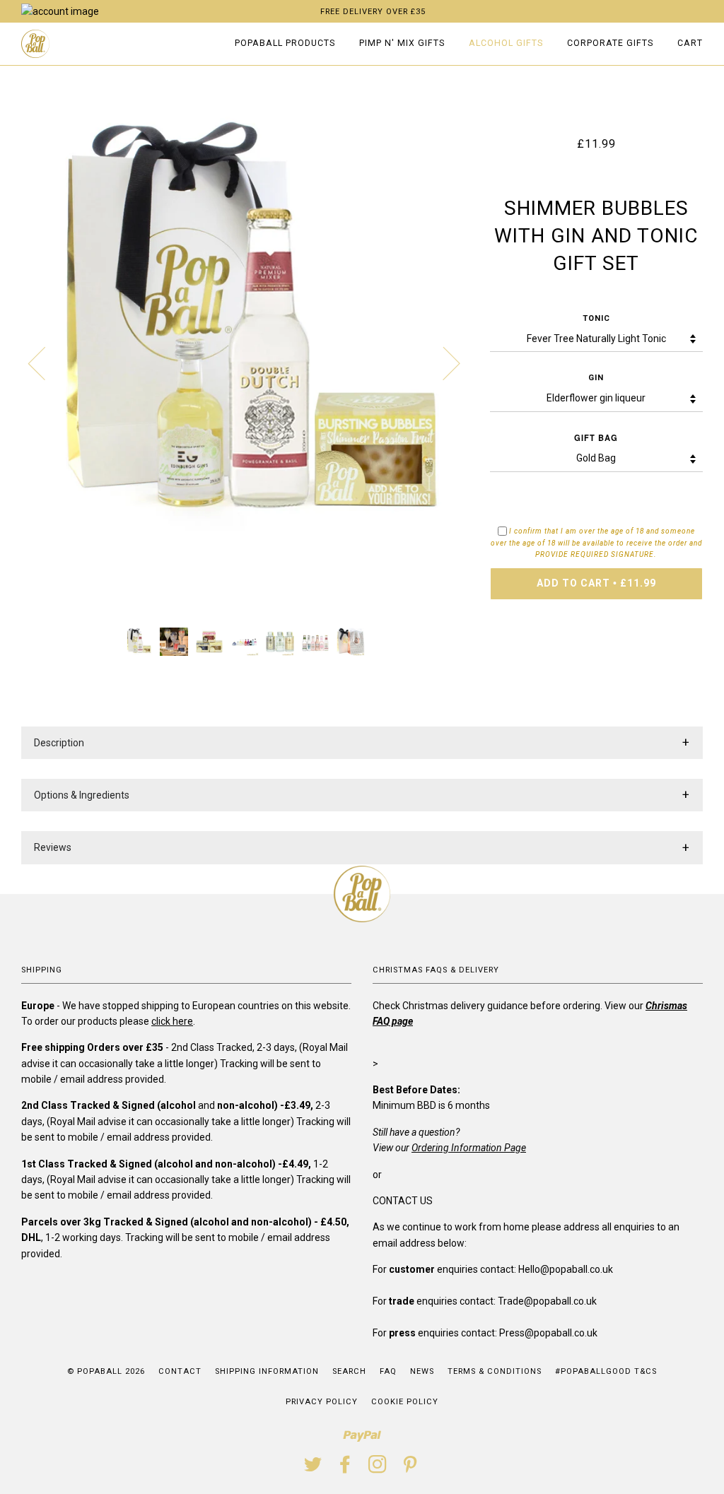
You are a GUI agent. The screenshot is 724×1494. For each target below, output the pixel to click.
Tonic (596, 318)
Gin (596, 377)
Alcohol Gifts (506, 43)
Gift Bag (596, 437)
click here (172, 1021)
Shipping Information (267, 1371)
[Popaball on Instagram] (377, 1469)
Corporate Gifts (610, 43)
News (422, 1371)
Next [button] (443, 362)
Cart (690, 43)
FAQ (388, 1371)
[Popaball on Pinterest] (410, 1469)
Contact (180, 1371)
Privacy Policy (322, 1401)
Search (349, 1371)
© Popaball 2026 (106, 1371)
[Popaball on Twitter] (313, 1469)
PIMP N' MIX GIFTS (402, 43)
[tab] (362, 743)
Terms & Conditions (495, 1371)
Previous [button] (45, 362)
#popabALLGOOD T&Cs (606, 1371)
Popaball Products (285, 43)
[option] (245, 362)
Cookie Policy (404, 1401)
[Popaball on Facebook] (345, 1469)
